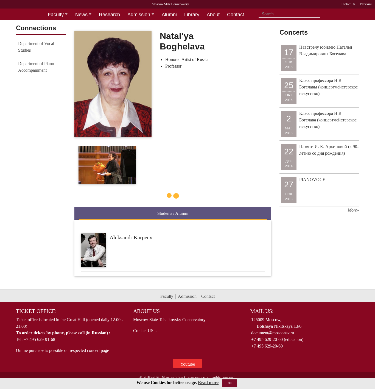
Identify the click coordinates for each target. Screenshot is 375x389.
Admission (187, 296)
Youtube (187, 364)
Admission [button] (138, 14)
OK (230, 383)
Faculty (166, 296)
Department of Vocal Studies (36, 46)
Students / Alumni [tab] (172, 213)
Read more (208, 382)
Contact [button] (235, 14)
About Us (146, 311)
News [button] (81, 14)
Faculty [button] (56, 14)
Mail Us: (262, 311)
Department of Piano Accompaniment (36, 67)
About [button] (213, 14)
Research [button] (109, 14)
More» (353, 210)
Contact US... (145, 330)
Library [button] (191, 14)
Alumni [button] (169, 14)
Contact (208, 296)
